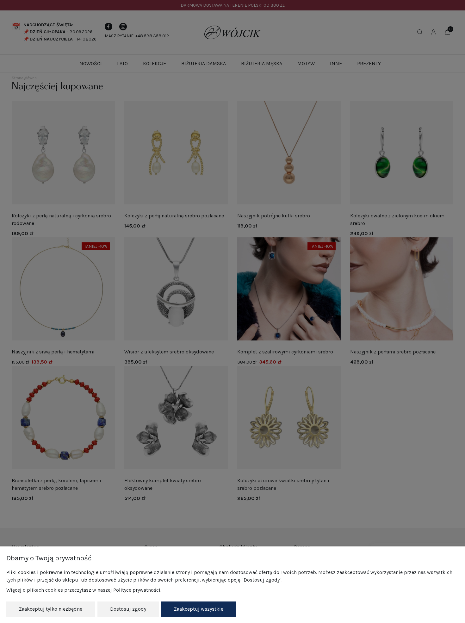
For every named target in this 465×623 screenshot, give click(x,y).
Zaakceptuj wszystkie (198, 609)
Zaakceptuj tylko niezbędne (50, 609)
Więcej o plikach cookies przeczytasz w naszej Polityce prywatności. (83, 590)
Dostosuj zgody (128, 609)
